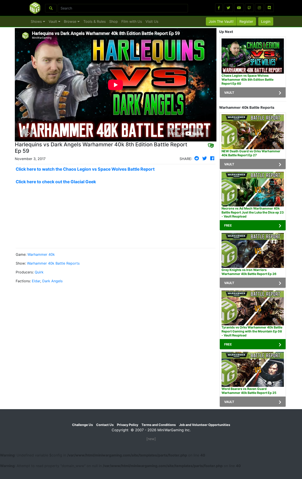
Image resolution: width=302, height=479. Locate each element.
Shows (37, 21)
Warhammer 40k (41, 254)
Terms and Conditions (158, 425)
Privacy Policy (127, 425)
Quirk (39, 272)
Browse (70, 21)
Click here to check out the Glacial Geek (56, 181)
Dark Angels (52, 281)
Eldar (36, 281)
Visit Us (151, 21)
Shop (113, 21)
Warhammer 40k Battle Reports (53, 263)
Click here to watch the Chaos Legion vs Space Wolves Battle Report (85, 169)
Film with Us (131, 21)
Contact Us (105, 425)
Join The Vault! (221, 21)
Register (246, 21)
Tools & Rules (94, 21)
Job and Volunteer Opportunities (204, 425)
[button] (219, 8)
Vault (53, 21)
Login (265, 21)
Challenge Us (82, 425)
